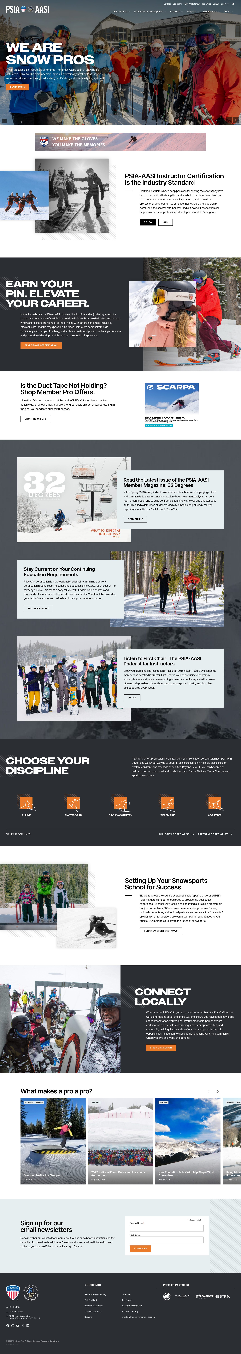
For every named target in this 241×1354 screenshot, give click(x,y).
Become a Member (94, 1305)
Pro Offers (206, 4)
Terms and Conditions (49, 1341)
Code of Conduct (93, 1311)
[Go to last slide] (229, 120)
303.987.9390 (16, 1311)
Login (223, 4)
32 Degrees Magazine (132, 1305)
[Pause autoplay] (4, 121)
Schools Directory (130, 1311)
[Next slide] (236, 120)
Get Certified (91, 1300)
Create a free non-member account (138, 1317)
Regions (88, 1317)
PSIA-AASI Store (191, 4)
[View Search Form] (233, 4)
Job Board (177, 4)
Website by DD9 (12, 1344)
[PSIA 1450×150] (120, 142)
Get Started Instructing (95, 1294)
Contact (167, 4)
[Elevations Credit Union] (204, 1296)
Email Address (137, 1223)
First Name (135, 1235)
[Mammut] (168, 1296)
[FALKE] (184, 1296)
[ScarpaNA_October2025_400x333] (172, 405)
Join (215, 4)
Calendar (126, 1294)
